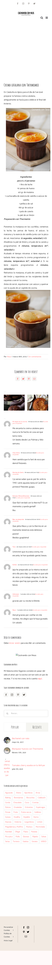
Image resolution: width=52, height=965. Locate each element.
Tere (14, 547)
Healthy (17, 817)
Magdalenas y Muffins (14, 826)
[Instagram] (12, 694)
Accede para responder (22, 498)
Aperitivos (28, 792)
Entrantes (29, 807)
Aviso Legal (8, 940)
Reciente (37, 727)
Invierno (18, 822)
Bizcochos (30, 797)
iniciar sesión (15, 643)
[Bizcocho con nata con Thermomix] (37, 403)
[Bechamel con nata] (7, 739)
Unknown (15, 594)
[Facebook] (6, 694)
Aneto (18, 792)
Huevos (8, 822)
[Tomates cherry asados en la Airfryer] (7, 759)
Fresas (7, 812)
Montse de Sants (18, 472)
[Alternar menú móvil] (47, 17)
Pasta (25, 831)
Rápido (35, 836)
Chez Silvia (16, 453)
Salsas (43, 836)
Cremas (35, 802)
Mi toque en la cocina (19, 421)
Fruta (16, 812)
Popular (15, 727)
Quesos (26, 836)
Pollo (18, 836)
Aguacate (9, 792)
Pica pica (8, 836)
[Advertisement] (26, 50)
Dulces (8, 807)
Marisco (29, 826)
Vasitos (25, 841)
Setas (7, 841)
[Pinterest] (18, 694)
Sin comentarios (34, 356)
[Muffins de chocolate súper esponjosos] (14, 403)
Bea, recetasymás (18, 519)
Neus (9, 356)
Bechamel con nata (20, 738)
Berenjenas (18, 797)
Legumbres (29, 822)
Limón (39, 822)
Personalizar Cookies (8, 929)
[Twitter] (24, 694)
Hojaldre (26, 817)
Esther (14, 565)
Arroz (38, 792)
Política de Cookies (7, 935)
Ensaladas (18, 807)
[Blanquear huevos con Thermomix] (7, 749)
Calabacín (42, 797)
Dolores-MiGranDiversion (21, 496)
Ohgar (17, 831)
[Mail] (26, 936)
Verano (34, 841)
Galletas (37, 812)
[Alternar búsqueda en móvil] (42, 17)
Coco (27, 802)
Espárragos (40, 807)
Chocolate (17, 802)
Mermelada (40, 826)
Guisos (7, 817)
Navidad (8, 831)
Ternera (16, 841)
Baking (8, 797)
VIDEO (43, 841)
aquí (40, 678)
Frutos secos (26, 812)
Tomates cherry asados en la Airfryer (28, 765)
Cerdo (7, 802)
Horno (35, 817)
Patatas (34, 831)
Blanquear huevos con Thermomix (27, 749)
